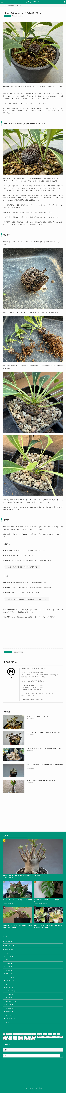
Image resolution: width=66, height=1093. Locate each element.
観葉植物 (21, 1039)
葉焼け (15, 1039)
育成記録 (9, 949)
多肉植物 (15, 16)
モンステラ (9, 1015)
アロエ (8, 960)
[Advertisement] (33, 634)
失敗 (26, 1036)
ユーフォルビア (8, 16)
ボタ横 (44, 1034)
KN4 (11, 678)
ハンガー (28, 1034)
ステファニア (10, 980)
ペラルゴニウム (10, 1008)
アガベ (8, 953)
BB (4, 1034)
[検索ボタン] (64, 2)
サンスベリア (10, 977)
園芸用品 (8, 941)
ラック (50, 1034)
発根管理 (56, 1036)
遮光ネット (27, 1039)
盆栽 (61, 1036)
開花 (33, 1039)
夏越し (15, 1036)
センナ (8, 984)
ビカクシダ (9, 1005)
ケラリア (9, 967)
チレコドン (9, 987)
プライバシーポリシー (29, 1088)
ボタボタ (39, 1034)
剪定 (58, 1034)
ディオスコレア (11, 991)
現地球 (50, 1036)
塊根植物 (5, 1036)
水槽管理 (40, 1036)
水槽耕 (45, 1036)
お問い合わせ (39, 1088)
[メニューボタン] (2, 2)
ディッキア (9, 994)
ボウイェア (9, 1011)
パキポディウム (11, 1001)
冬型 (54, 1034)
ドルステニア (10, 998)
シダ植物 (22, 1034)
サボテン (9, 973)
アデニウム (9, 956)
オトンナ (9, 963)
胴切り (10, 1039)
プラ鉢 (33, 1034)
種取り (4, 1039)
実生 (30, 1036)
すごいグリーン (33, 2)
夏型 (10, 1036)
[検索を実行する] (61, 1055)
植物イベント (10, 945)
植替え (19, 16)
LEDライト (9, 1034)
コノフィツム (10, 970)
